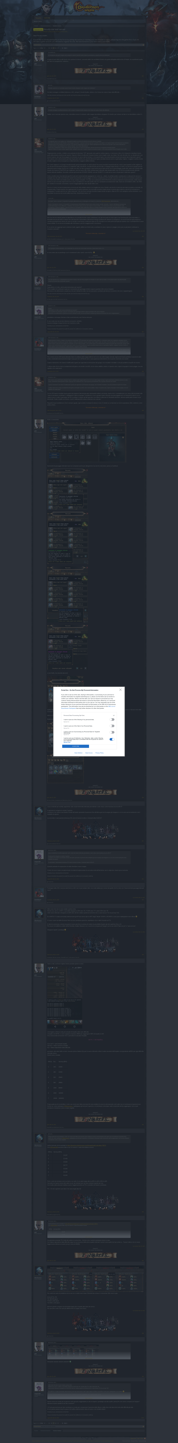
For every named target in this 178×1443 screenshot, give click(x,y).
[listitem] (89, 715)
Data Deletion (79, 753)
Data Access (89, 753)
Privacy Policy (99, 753)
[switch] (112, 719)
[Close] (121, 690)
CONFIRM (75, 746)
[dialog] (89, 721)
